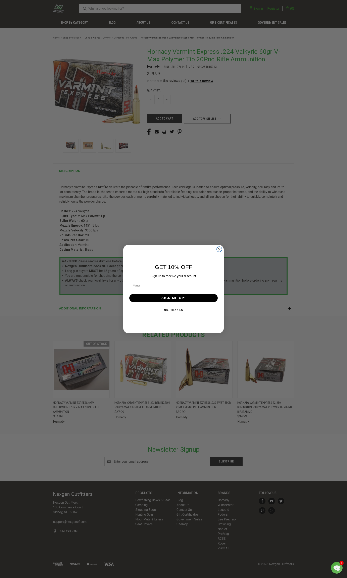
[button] (337, 568)
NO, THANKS (173, 310)
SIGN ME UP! (173, 298)
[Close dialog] (219, 249)
